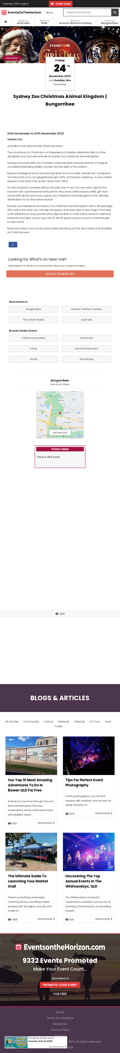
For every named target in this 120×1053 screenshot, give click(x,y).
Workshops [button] (86, 359)
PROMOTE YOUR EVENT (60, 985)
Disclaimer (60, 1024)
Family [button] (34, 348)
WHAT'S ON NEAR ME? (60, 274)
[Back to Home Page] (4, 22)
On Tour (95, 721)
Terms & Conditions (60, 1018)
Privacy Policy (60, 1030)
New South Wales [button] (33, 319)
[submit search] (114, 12)
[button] (13, 244)
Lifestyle (79, 721)
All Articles (12, 721)
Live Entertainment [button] (86, 348)
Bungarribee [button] (33, 309)
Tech (108, 721)
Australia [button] (86, 319)
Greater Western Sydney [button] (86, 309)
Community (31, 721)
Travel (58, 726)
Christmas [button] (86, 338)
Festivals (63, 721)
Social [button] (33, 359)
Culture (48, 721)
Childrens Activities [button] (33, 338)
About (60, 1012)
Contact (60, 1036)
